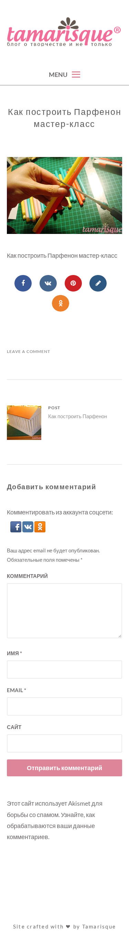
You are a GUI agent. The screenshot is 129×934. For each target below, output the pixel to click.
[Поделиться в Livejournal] (98, 283)
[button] (16, 530)
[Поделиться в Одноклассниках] (60, 303)
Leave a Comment (28, 351)
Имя (14, 653)
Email (16, 690)
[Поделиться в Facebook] (23, 283)
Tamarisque (99, 926)
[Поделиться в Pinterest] (73, 283)
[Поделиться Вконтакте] (48, 283)
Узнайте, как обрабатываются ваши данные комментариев (51, 826)
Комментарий (27, 576)
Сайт (14, 727)
